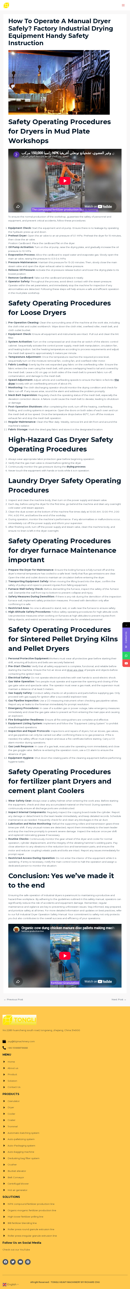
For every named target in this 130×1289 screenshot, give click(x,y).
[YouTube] (126, 663)
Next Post (119, 999)
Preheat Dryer (17, 235)
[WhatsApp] (126, 655)
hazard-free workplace (21, 899)
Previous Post (13, 999)
